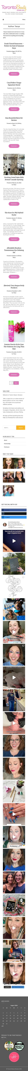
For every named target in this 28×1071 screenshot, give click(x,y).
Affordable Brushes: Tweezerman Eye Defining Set (14, 250)
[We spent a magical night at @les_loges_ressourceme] (14, 541)
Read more (14, 73)
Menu (23, 19)
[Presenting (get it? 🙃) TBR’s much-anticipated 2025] (14, 905)
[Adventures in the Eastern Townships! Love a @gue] (14, 564)
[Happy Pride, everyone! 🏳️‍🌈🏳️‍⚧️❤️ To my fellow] (14, 655)
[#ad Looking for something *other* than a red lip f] (14, 928)
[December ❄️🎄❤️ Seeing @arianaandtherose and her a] (14, 882)
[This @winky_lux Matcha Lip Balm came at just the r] (14, 837)
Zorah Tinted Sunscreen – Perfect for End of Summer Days (14, 46)
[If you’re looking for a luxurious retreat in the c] (14, 677)
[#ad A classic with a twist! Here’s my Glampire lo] (14, 974)
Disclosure (6, 447)
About (5, 440)
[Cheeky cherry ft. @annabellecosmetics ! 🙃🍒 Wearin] (14, 769)
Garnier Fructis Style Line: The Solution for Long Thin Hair (14, 346)
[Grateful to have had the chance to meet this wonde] (14, 700)
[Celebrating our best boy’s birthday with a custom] (14, 609)
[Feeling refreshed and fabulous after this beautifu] (14, 814)
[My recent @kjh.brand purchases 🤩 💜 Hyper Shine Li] (14, 791)
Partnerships (7, 443)
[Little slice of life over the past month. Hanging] (14, 951)
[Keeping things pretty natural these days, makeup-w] (14, 746)
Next (16, 383)
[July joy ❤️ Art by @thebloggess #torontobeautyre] (14, 586)
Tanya (14, 53)
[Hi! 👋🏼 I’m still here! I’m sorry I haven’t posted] (14, 860)
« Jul (2, 1025)
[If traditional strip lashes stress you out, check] (14, 632)
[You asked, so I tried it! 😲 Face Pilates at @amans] (14, 723)
